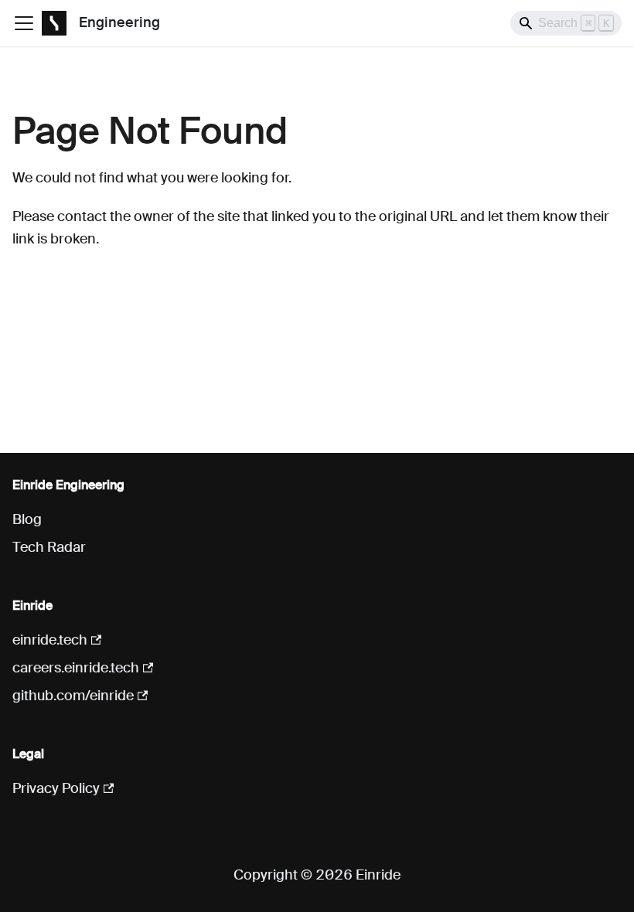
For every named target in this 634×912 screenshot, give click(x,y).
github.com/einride (73, 695)
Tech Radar (49, 547)
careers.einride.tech (75, 667)
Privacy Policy (56, 788)
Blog (27, 519)
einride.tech (49, 640)
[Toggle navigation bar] (24, 23)
